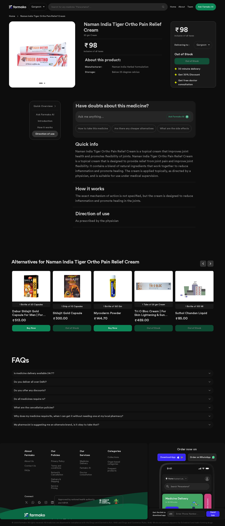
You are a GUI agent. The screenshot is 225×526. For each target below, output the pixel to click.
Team (190, 7)
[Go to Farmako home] (17, 6)
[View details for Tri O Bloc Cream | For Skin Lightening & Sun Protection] (153, 286)
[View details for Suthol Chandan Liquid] (194, 286)
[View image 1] (41, 83)
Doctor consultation (86, 474)
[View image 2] (44, 83)
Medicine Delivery (84, 462)
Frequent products (112, 470)
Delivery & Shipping (56, 480)
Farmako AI (85, 468)
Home (173, 7)
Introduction (45, 121)
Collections (113, 457)
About (181, 7)
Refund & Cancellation (57, 474)
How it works (45, 127)
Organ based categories (114, 463)
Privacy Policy (57, 461)
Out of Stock (192, 61)
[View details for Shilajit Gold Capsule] (72, 286)
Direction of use (45, 134)
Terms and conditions (56, 467)
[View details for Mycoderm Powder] (113, 286)
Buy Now (31, 328)
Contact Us (30, 466)
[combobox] (38, 7)
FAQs (27, 470)
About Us (29, 461)
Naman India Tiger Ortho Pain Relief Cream (42, 16)
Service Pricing (54, 487)
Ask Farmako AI (45, 114)
